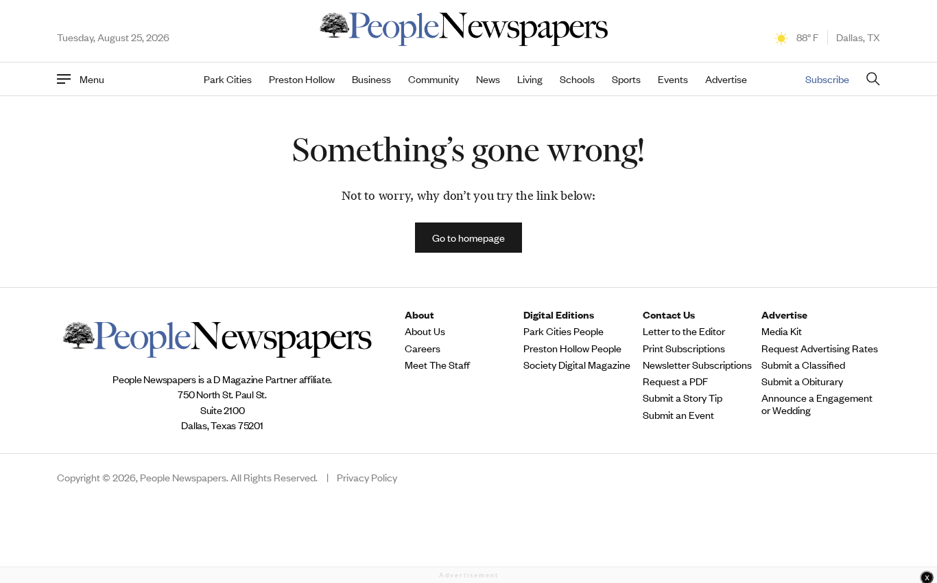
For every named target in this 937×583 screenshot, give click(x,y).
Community (433, 79)
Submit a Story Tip (682, 397)
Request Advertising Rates (819, 348)
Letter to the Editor (684, 331)
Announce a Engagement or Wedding (817, 403)
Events (673, 79)
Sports (626, 79)
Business (371, 79)
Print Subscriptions (684, 348)
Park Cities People (563, 331)
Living (530, 79)
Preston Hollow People (572, 348)
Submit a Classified (803, 364)
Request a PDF (675, 381)
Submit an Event (678, 415)
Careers (422, 348)
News (488, 79)
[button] (468, 237)
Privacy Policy (367, 477)
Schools (577, 79)
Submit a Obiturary (802, 381)
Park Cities (228, 79)
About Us (425, 331)
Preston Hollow (302, 79)
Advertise (726, 79)
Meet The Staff (437, 364)
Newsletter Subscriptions (697, 364)
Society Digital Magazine (576, 364)
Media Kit (781, 331)
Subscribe (827, 78)
